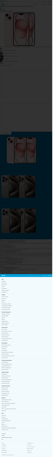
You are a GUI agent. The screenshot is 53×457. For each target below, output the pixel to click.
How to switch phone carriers (7, 331)
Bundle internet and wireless (7, 399)
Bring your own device (5, 334)
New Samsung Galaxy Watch (7, 379)
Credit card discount (5, 354)
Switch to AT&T (4, 329)
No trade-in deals (5, 357)
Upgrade (3, 319)
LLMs (2, 439)
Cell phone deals (4, 346)
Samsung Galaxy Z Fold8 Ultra (7, 305)
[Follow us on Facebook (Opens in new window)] (46, 275)
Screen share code (5, 429)
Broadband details (4, 450)
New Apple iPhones (5, 362)
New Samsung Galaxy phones (7, 364)
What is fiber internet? (5, 405)
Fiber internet (4, 282)
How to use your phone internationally (8, 403)
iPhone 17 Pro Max (5, 296)
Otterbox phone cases (5, 393)
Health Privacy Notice (30, 448)
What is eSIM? (4, 406)
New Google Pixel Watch (6, 381)
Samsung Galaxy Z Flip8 (6, 309)
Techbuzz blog (4, 433)
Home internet (4, 284)
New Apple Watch (5, 377)
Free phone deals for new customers (8, 355)
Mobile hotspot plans (5, 323)
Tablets (3, 286)
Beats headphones (5, 395)
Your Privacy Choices (30, 446)
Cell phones (4, 281)
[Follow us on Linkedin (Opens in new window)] (50, 275)
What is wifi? (4, 410)
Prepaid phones (4, 292)
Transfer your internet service (7, 338)
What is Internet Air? (5, 401)
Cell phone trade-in (5, 336)
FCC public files (29, 452)
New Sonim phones (5, 369)
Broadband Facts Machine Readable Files (9, 427)
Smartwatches (4, 288)
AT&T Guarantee (4, 426)
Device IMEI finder (5, 340)
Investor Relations (5, 418)
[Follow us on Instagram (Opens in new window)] (48, 275)
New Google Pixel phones (6, 365)
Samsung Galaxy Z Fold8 (6, 307)
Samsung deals (4, 350)
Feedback (3, 435)
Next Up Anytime (5, 324)
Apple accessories (5, 387)
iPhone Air (3, 300)
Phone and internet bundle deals (7, 352)
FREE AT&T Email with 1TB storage (7, 437)
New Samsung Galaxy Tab (6, 375)
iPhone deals (4, 348)
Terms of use (3, 446)
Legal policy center (4, 452)
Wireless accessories (5, 290)
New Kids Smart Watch (6, 383)
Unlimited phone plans (5, 314)
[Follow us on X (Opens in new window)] (44, 275)
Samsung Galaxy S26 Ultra (6, 303)
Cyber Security (29, 450)
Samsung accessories (5, 391)
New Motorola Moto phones (6, 367)
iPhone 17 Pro (4, 298)
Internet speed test (5, 333)
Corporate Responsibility (6, 420)
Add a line (3, 317)
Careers (3, 422)
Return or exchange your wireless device (9, 408)
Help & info (3, 424)
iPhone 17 (3, 302)
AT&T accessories (5, 389)
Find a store (4, 415)
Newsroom (4, 417)
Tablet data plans (5, 321)
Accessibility (3, 448)
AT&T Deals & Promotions (6, 345)
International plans (5, 315)
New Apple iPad (4, 374)
